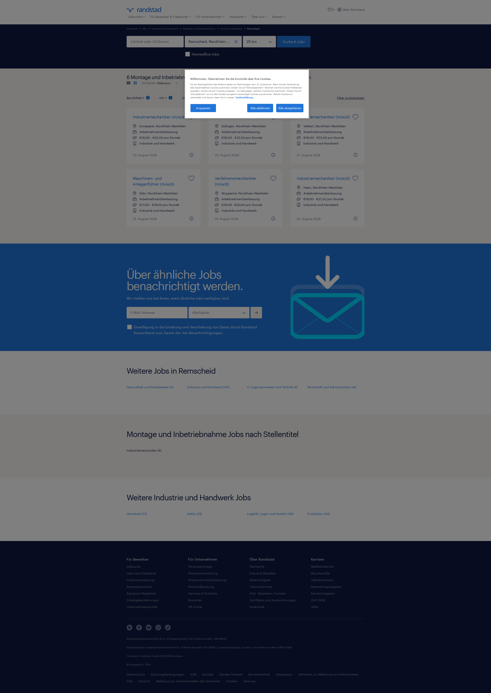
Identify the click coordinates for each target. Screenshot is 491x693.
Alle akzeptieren (289, 108)
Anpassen (203, 108)
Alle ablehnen (260, 108)
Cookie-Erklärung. (245, 97)
